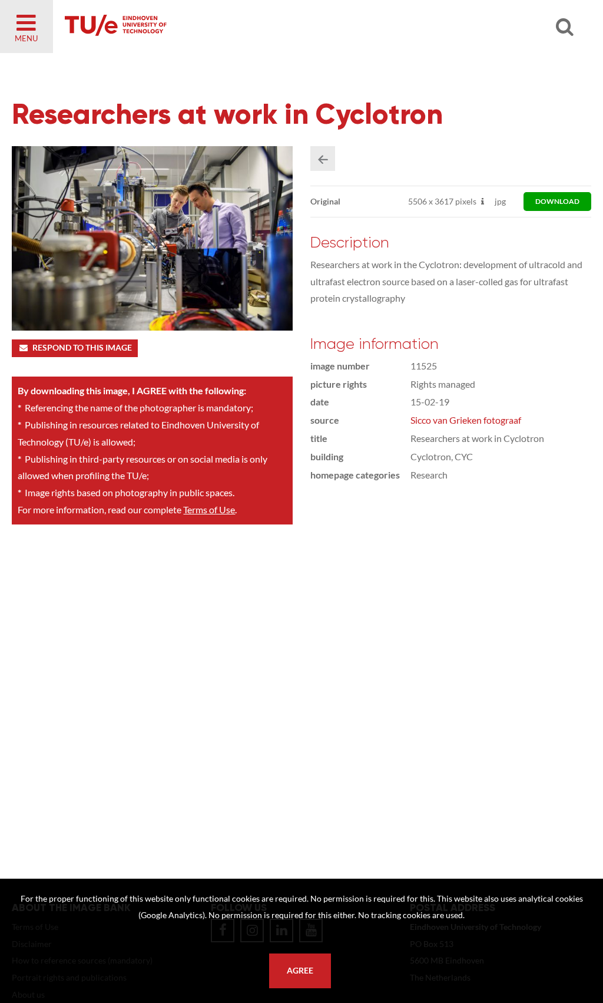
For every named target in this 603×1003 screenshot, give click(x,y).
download (557, 201)
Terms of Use (209, 509)
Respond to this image (82, 347)
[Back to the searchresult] (322, 158)
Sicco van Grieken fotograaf (465, 419)
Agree (300, 970)
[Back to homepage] (200, 26)
